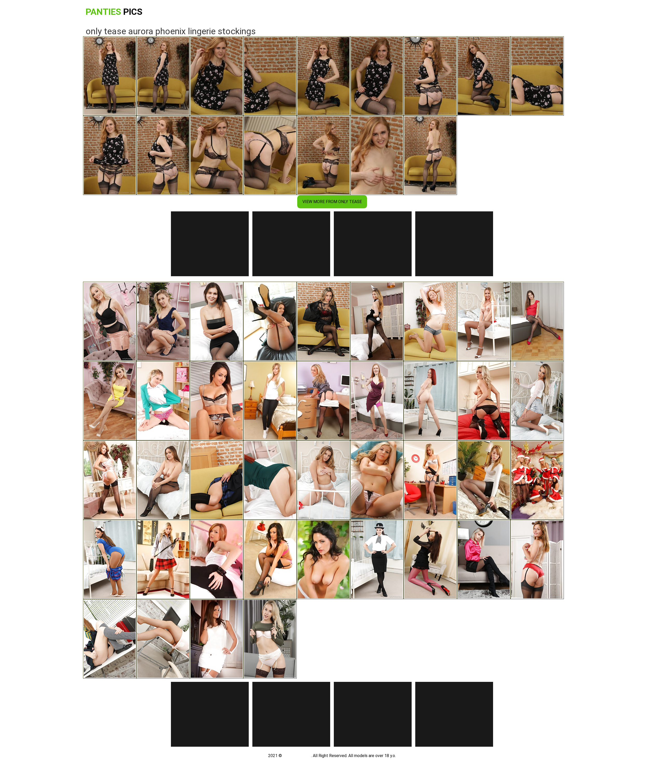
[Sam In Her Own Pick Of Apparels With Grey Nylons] (430, 480)
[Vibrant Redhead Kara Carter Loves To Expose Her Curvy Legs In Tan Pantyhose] (270, 480)
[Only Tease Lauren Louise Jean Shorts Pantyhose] (537, 400)
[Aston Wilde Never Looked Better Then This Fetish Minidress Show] (270, 638)
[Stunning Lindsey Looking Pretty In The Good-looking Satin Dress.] (270, 559)
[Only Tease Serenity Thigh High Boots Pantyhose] (109, 321)
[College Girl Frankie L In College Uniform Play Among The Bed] (163, 480)
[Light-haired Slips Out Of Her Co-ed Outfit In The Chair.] (163, 559)
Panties (114, 11)
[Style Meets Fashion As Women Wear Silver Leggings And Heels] (537, 559)
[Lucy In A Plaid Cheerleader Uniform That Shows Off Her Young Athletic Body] (323, 480)
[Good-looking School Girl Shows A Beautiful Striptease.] (163, 400)
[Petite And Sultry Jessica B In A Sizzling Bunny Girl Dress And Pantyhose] (377, 321)
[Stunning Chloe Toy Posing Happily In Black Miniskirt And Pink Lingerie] (483, 559)
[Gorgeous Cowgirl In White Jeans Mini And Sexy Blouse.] (216, 638)
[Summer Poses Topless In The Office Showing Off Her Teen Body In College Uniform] (109, 638)
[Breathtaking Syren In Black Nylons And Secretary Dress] (483, 400)
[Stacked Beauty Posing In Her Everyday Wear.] (377, 480)
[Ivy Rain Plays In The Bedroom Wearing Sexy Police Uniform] (377, 559)
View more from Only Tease (332, 201)
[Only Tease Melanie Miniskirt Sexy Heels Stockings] (323, 321)
